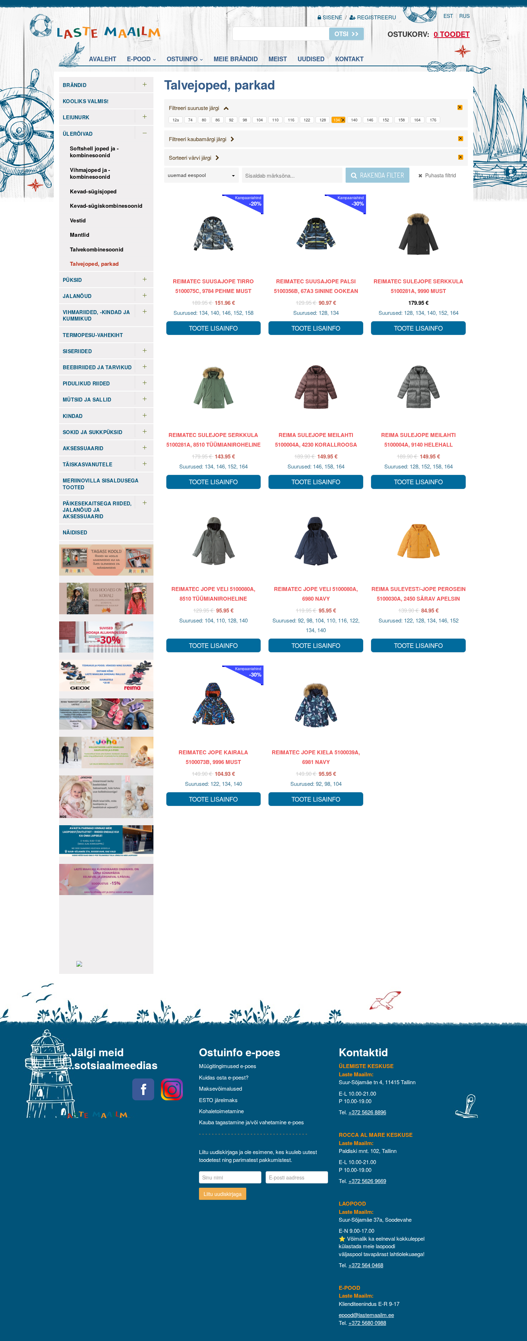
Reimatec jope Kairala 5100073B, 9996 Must (213, 757)
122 (307, 119)
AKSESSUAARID (83, 448)
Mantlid (79, 235)
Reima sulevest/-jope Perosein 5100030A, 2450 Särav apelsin (418, 593)
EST (448, 15)
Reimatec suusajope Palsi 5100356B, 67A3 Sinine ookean (316, 286)
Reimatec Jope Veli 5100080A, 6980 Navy (316, 593)
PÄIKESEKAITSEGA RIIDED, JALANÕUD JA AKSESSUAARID (97, 510)
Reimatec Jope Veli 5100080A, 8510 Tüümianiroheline (213, 593)
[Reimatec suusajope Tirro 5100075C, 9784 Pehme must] (213, 233)
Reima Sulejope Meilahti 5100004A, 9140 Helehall (418, 439)
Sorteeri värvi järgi (192, 157)
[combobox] (201, 176)
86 (217, 119)
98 (245, 119)
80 (204, 119)
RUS (464, 15)
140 (354, 119)
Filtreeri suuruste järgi (196, 107)
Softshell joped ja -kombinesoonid (94, 151)
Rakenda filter (380, 175)
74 (190, 119)
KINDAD (73, 415)
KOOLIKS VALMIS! (86, 101)
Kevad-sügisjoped (93, 191)
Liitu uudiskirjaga (223, 1193)
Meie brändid (236, 58)
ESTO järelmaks (218, 1100)
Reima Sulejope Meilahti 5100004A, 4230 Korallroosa (316, 439)
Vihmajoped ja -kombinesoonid (90, 173)
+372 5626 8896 (367, 1112)
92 (231, 119)
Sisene (332, 17)
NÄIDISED (75, 532)
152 (386, 119)
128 (322, 119)
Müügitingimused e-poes (227, 1066)
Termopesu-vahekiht (93, 334)
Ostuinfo (182, 58)
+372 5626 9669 (367, 1180)
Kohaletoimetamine (221, 1111)
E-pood (139, 58)
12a (175, 119)
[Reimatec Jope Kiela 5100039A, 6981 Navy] (316, 704)
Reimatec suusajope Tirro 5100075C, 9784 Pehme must (213, 286)
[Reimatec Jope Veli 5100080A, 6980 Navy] (316, 541)
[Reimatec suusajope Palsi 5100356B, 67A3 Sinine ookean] (316, 233)
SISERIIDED (77, 351)
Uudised (311, 58)
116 (291, 119)
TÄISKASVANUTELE (87, 464)
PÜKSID (72, 279)
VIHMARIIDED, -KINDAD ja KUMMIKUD (96, 315)
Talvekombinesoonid (96, 249)
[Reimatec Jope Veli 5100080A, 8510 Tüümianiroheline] (213, 541)
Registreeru (376, 17)
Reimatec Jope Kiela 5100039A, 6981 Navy (316, 757)
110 (275, 119)
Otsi (342, 33)
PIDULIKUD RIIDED (86, 383)
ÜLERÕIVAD (78, 133)
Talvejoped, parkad (94, 264)
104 (259, 119)
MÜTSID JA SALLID (87, 399)
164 (417, 119)
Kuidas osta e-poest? (223, 1077)
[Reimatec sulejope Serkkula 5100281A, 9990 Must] (418, 233)
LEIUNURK (76, 117)
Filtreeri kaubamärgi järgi (200, 139)
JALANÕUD (77, 295)
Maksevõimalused (220, 1088)
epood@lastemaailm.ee (366, 1314)
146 (370, 119)
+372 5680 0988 (367, 1322)
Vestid (78, 220)
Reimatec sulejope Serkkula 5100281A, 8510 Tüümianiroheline (213, 439)
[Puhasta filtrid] (459, 107)
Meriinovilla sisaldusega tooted (101, 483)
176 (433, 119)
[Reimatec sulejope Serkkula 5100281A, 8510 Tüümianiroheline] (213, 387)
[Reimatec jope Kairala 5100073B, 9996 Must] (213, 704)
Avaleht (102, 58)
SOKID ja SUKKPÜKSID (92, 432)
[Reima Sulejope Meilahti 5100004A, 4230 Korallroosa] (316, 387)
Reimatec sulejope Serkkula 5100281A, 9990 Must (418, 286)
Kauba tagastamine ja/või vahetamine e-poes (251, 1122)
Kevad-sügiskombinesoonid (106, 206)
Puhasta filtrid (439, 175)
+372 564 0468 (365, 1265)
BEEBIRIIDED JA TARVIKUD (97, 367)
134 (336, 119)
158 (401, 119)
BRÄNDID (74, 84)
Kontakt (349, 58)
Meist (278, 58)
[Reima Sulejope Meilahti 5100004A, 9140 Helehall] (418, 387)
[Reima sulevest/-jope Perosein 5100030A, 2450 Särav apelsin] (418, 541)
